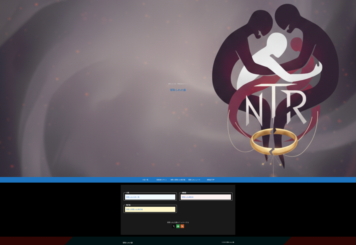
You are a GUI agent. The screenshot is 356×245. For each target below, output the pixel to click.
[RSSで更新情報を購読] (182, 226)
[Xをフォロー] (174, 226)
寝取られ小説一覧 (133, 197)
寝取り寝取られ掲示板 (134, 209)
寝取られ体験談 (187, 197)
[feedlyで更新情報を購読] (178, 226)
